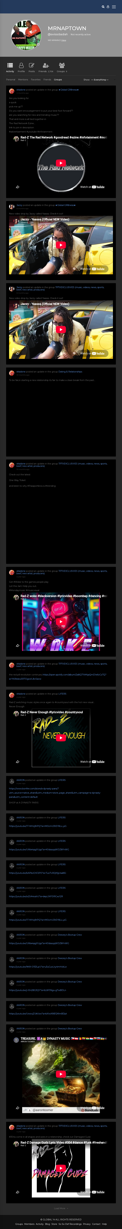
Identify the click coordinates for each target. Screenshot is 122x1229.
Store (54, 1224)
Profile (21, 71)
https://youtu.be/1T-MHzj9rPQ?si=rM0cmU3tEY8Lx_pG (38, 826)
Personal (10, 80)
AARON (21, 780)
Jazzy (19, 205)
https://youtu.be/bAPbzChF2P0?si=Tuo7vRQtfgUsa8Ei (37, 873)
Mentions (23, 80)
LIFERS (62, 693)
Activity (10, 71)
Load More (59, 1208)
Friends (46, 71)
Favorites (35, 80)
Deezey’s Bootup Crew (70, 934)
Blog (47, 1224)
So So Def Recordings (70, 1224)
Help (104, 1224)
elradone (21, 89)
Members (29, 1224)
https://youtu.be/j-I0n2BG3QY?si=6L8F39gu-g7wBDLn (37, 990)
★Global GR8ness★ (68, 89)
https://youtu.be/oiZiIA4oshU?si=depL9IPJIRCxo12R (36, 896)
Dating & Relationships (70, 371)
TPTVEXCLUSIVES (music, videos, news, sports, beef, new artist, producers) (60, 288)
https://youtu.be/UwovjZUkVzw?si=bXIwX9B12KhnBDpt (38, 1013)
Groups (62, 71)
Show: (87, 79)
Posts (32, 71)
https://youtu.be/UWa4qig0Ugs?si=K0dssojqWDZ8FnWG (39, 849)
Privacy (87, 1224)
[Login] (108, 6)
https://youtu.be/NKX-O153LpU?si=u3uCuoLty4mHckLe (38, 966)
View (63, 40)
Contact (96, 1224)
